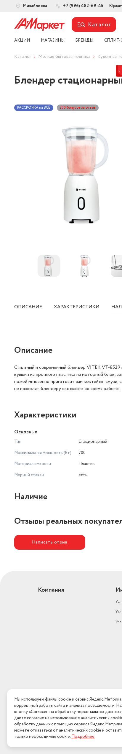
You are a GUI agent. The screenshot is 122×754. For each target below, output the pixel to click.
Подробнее (82, 737)
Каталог (22, 56)
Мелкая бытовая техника (64, 56)
